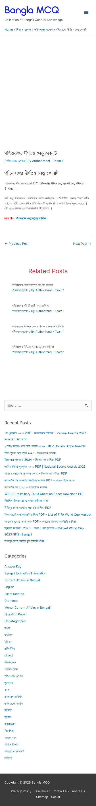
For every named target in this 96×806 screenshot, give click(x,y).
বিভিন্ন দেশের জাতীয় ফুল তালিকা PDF (24, 541)
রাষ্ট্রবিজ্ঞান (9, 724)
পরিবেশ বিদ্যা (11, 669)
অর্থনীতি (8, 635)
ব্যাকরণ (8, 710)
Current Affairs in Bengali (22, 580)
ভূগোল (7, 717)
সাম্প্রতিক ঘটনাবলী (14, 751)
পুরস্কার (8, 683)
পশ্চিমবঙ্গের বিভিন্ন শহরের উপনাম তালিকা (33, 347)
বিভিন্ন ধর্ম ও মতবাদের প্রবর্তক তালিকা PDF (27, 507)
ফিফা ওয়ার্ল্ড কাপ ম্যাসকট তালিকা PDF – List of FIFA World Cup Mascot (47, 514)
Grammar (11, 600)
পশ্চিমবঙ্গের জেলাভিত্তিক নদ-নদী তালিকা (32, 285)
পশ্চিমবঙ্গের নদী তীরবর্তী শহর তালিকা (30, 305)
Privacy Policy (21, 791)
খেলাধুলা (8, 655)
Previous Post (17, 243)
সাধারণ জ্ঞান (10, 737)
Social (55, 797)
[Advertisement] (48, 100)
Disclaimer (42, 791)
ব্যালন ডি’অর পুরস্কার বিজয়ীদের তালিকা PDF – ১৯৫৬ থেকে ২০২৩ (39, 480)
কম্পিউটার (9, 648)
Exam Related (14, 594)
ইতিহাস (8, 642)
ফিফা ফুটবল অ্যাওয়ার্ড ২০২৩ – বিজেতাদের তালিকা (30, 453)
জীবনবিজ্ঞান (10, 662)
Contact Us (60, 791)
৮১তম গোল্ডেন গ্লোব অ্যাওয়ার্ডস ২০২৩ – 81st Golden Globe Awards (44, 446)
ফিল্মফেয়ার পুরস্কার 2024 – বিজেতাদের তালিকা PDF (32, 460)
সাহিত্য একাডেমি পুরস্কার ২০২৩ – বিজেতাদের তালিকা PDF (35, 473)
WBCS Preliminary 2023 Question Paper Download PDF (44, 494)
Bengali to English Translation (25, 573)
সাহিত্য (8, 758)
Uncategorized (14, 621)
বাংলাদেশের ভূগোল (13, 703)
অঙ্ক (7, 628)
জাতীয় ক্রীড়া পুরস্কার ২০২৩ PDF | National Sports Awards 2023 (45, 466)
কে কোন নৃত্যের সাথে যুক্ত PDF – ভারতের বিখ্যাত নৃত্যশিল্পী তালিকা (40, 521)
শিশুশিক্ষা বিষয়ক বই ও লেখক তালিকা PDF (26, 501)
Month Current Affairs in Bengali (27, 607)
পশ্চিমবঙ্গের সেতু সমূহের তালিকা (31, 218)
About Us (78, 791)
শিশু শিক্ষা (9, 731)
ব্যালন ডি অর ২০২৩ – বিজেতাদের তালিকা (25, 487)
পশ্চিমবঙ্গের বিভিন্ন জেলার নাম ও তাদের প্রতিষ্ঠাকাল (38, 326)
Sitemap (42, 797)
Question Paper (15, 614)
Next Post (82, 243)
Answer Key (12, 566)
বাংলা (7, 689)
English (9, 587)
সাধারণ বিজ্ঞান (11, 744)
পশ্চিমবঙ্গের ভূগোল (15, 161)
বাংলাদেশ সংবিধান (13, 696)
